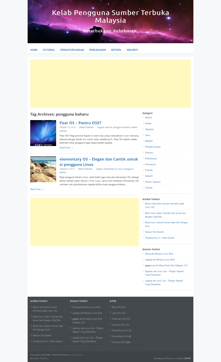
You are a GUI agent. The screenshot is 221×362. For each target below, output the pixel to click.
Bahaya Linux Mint (164, 253)
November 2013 (120, 336)
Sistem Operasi (86, 127)
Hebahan (149, 129)
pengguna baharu (121, 127)
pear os (108, 127)
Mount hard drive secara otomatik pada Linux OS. (45, 308)
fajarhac (149, 271)
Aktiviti (148, 117)
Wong (148, 253)
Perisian (149, 152)
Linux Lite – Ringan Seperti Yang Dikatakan (88, 329)
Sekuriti (132, 49)
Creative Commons (75, 354)
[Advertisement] (110, 83)
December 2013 (120, 330)
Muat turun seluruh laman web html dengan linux (48, 327)
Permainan (150, 164)
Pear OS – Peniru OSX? (81, 122)
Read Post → (66, 147)
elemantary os (110, 168)
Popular (149, 170)
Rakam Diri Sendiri (154, 231)
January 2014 (119, 324)
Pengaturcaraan (72, 49)
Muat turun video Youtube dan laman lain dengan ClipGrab (48, 318)
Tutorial (49, 49)
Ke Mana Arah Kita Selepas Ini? (172, 265)
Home (33, 49)
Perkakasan (97, 49)
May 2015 (117, 307)
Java (147, 135)
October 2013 (119, 342)
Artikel (116, 49)
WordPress (44, 358)
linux (120, 168)
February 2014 (119, 318)
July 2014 (117, 312)
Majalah (149, 140)
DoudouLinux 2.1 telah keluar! (160, 237)
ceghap (148, 259)
